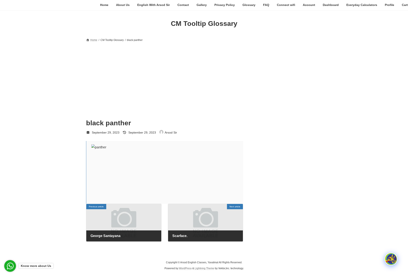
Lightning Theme (204, 268)
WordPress (185, 268)
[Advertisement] (204, 74)
